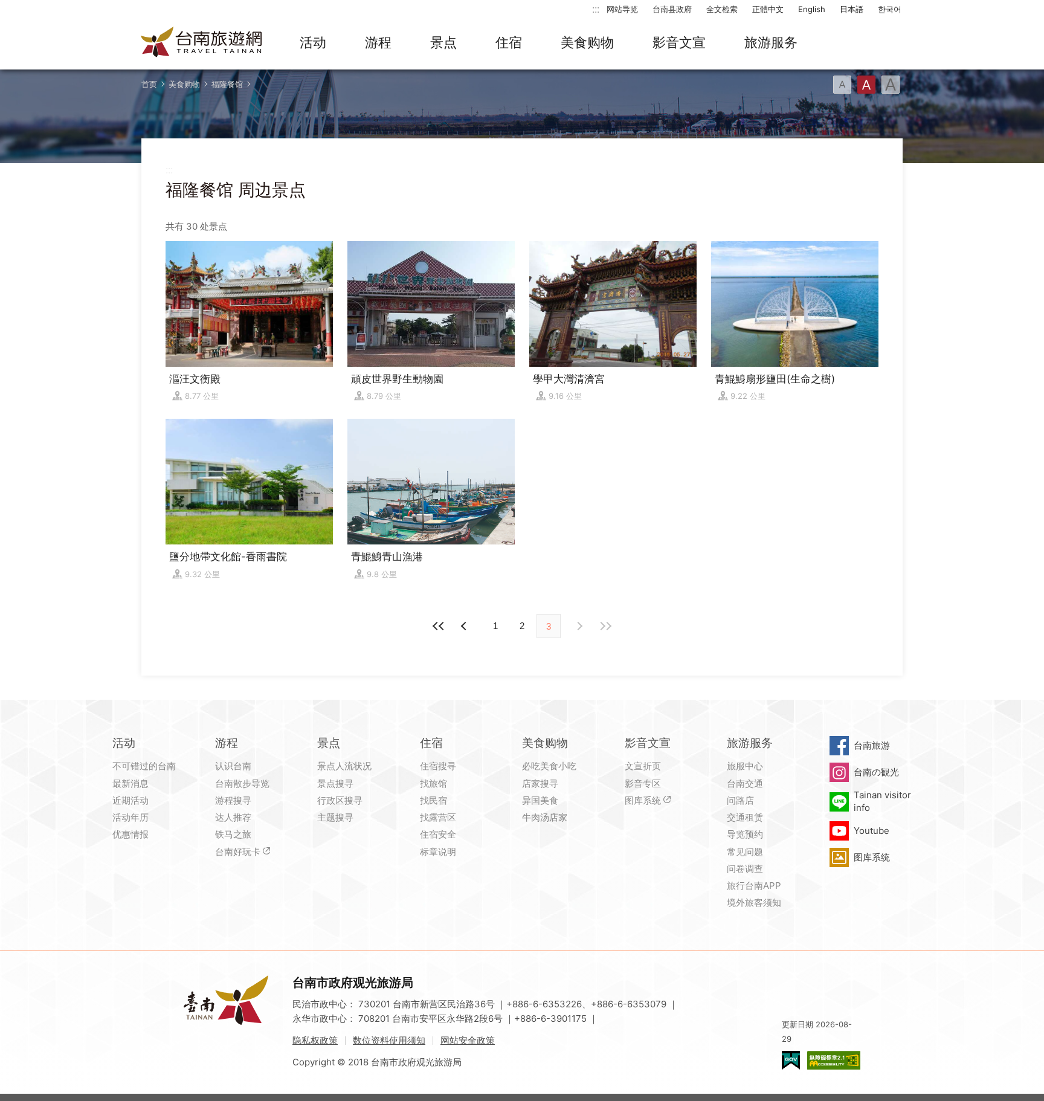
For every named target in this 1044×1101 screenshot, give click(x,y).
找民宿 (433, 800)
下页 (465, 626)
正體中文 (768, 9)
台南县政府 (672, 9)
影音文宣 (679, 42)
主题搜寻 (335, 817)
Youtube (871, 830)
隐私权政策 (315, 1040)
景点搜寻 (335, 783)
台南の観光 (876, 772)
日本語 (851, 9)
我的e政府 (791, 1060)
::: (595, 9)
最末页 (605, 626)
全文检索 (722, 9)
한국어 (889, 9)
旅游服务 (771, 42)
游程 (378, 42)
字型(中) (866, 85)
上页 (579, 626)
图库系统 (643, 800)
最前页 (439, 626)
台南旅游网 (201, 43)
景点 (443, 42)
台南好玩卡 (237, 851)
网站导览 (622, 9)
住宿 (508, 42)
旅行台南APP (754, 885)
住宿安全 (438, 834)
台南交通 (745, 783)
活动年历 (130, 817)
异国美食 (540, 800)
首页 (149, 84)
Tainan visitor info (882, 801)
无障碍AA (833, 1060)
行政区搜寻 (339, 800)
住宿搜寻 (438, 766)
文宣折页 (643, 766)
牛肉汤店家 (544, 817)
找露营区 (438, 817)
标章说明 (438, 851)
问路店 (740, 800)
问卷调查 (745, 868)
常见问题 (745, 851)
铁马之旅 (233, 834)
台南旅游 (872, 745)
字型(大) (890, 85)
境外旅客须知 (754, 902)
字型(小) (842, 85)
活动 (313, 42)
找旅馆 (433, 783)
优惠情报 (130, 834)
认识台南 (233, 766)
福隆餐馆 (227, 84)
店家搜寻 (540, 783)
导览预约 (745, 834)
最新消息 (130, 783)
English (811, 9)
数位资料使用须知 (389, 1040)
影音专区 (643, 783)
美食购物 (587, 42)
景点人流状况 (344, 766)
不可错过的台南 (144, 766)
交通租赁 (745, 817)
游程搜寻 (233, 800)
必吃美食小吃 (549, 766)
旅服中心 (745, 766)
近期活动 (130, 800)
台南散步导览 (242, 783)
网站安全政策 (467, 1040)
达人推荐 (233, 817)
